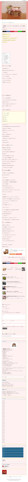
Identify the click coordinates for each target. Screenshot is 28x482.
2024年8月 (3, 403)
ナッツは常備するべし (6, 62)
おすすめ (4, 448)
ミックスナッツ (23, 257)
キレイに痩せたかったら (6, 57)
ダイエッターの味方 (5, 55)
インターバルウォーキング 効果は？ (6, 383)
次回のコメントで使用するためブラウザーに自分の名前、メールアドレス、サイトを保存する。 (13, 326)
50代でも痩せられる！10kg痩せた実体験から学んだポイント (8, 393)
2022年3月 (3, 416)
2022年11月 (3, 409)
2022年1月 (3, 419)
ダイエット (10, 257)
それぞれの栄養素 (5, 58)
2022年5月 (3, 413)
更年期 (3, 453)
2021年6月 (3, 429)
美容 (3, 456)
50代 (13, 257)
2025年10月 (3, 402)
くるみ (5, 60)
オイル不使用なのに (5, 56)
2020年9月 (3, 442)
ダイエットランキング (4, 467)
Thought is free (17, 480)
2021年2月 (3, 435)
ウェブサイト (3, 323)
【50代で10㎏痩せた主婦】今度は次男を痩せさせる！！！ (13, 281)
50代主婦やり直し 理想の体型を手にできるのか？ (7, 391)
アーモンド (5, 59)
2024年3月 (3, 406)
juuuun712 (17, 393)
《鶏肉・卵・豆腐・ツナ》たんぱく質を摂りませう (12, 291)
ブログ (3, 451)
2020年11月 (3, 439)
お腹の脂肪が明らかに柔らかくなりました (11, 286)
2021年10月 (3, 423)
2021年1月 (3, 436)
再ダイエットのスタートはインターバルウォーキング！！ (8, 384)
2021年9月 (3, 425)
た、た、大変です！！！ (5, 394)
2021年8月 (3, 426)
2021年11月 (3, 422)
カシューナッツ (6, 61)
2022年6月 (3, 412)
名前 (3, 320)
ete (24, 259)
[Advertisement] (14, 48)
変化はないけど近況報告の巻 (5, 382)
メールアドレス (12, 320)
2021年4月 (3, 432)
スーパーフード (16, 257)
